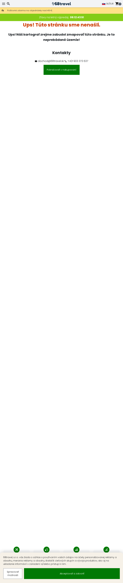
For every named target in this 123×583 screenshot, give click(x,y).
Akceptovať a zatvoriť (72, 573)
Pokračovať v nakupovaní (61, 69)
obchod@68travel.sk (51, 61)
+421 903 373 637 (77, 61)
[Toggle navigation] (4, 4)
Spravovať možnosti (13, 573)
